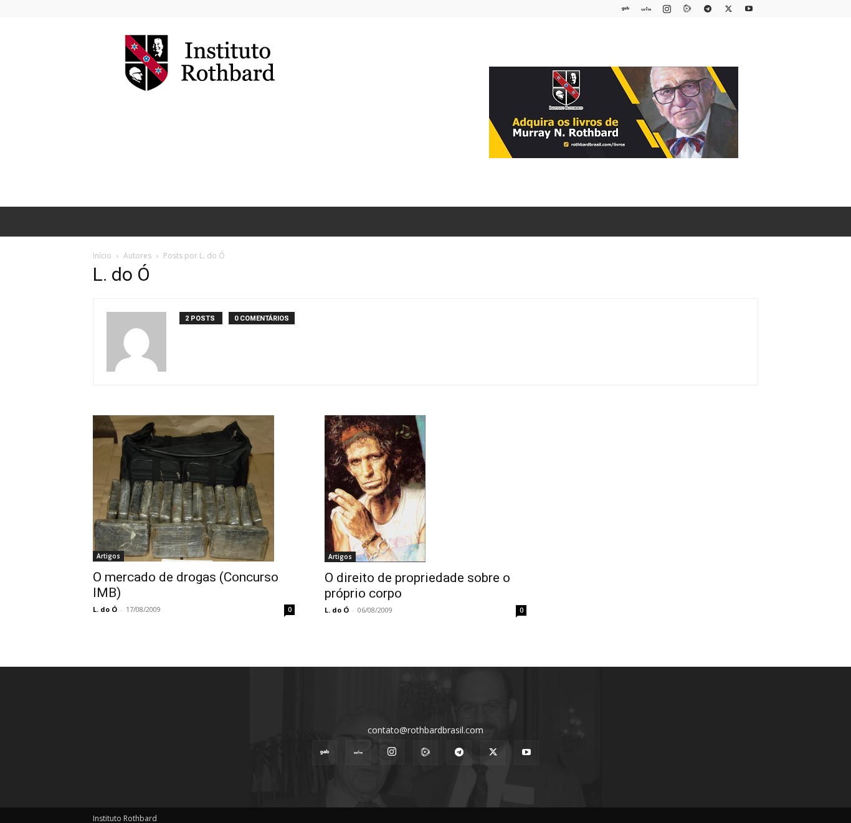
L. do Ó (105, 609)
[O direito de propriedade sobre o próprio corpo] (425, 488)
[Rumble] (687, 8)
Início (102, 255)
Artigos (108, 556)
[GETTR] (646, 8)
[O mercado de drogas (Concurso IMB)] (194, 488)
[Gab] (625, 8)
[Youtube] (748, 8)
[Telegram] (707, 8)
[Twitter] (728, 8)
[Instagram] (666, 8)
